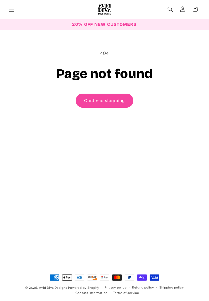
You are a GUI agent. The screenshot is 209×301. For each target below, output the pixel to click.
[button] (12, 9)
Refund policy (143, 287)
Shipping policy (171, 287)
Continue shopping (104, 100)
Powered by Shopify (83, 288)
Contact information (91, 293)
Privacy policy (116, 287)
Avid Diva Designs (53, 288)
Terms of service (126, 293)
